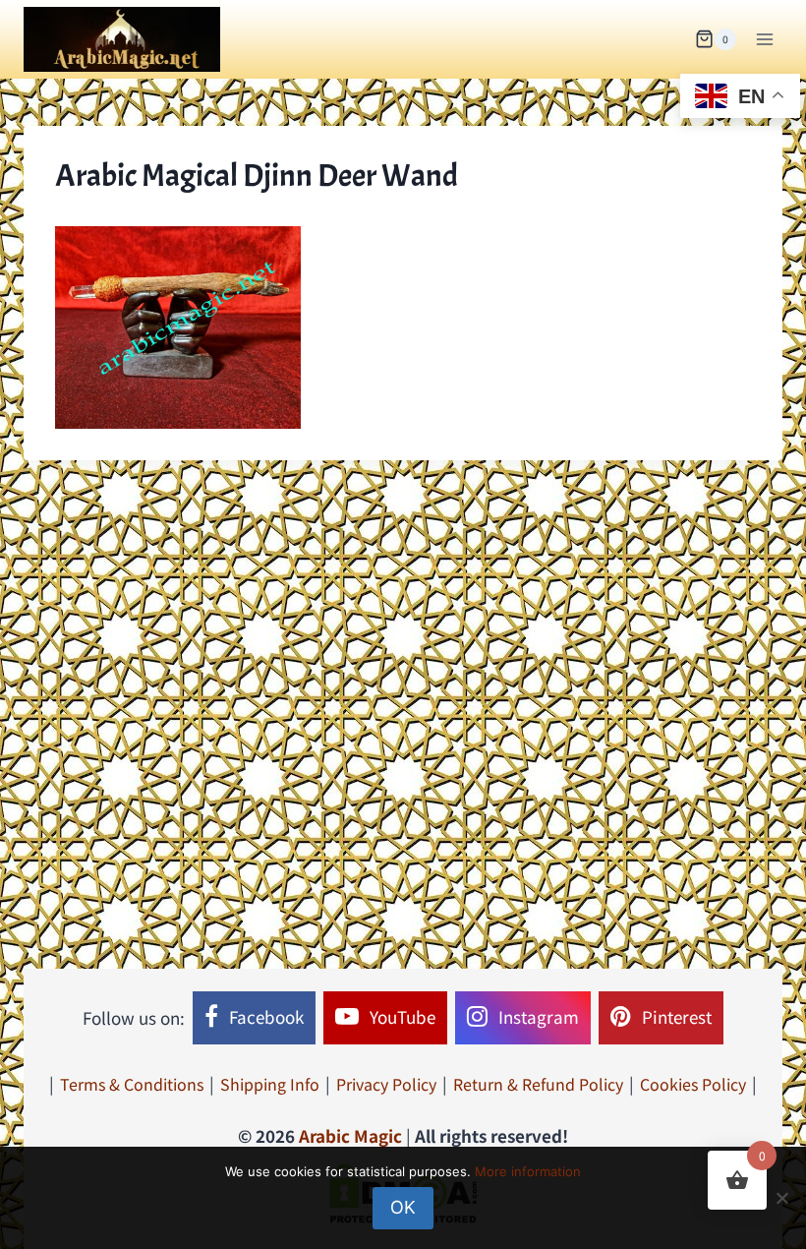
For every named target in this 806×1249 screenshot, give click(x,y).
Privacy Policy (386, 1084)
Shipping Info (269, 1084)
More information (528, 1171)
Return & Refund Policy (538, 1084)
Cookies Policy (693, 1084)
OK (403, 1207)
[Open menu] (764, 39)
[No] (781, 1198)
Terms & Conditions (131, 1084)
